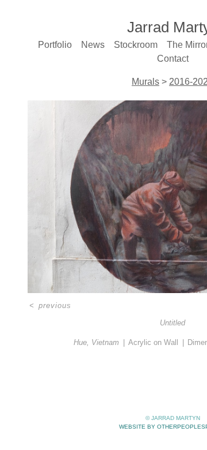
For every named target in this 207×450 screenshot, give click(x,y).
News (93, 45)
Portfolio (55, 45)
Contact (173, 58)
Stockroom (136, 45)
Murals (145, 82)
